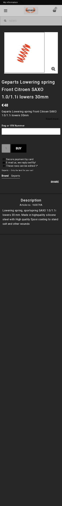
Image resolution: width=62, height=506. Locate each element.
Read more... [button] (53, 119)
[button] (53, 69)
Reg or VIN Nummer (13, 125)
